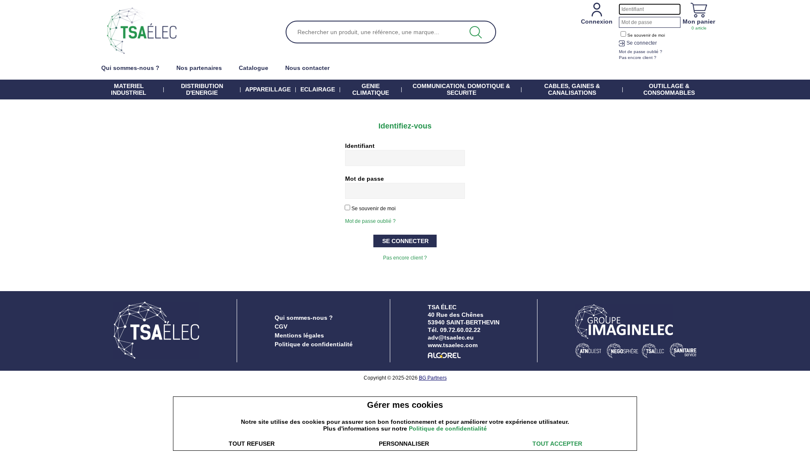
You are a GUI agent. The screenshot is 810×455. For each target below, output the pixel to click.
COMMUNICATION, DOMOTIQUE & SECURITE (461, 89)
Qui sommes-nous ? (304, 317)
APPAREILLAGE (268, 89)
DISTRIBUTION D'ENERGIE (202, 89)
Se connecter (641, 43)
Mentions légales (299, 335)
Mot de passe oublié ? (370, 221)
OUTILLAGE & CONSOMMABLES (669, 89)
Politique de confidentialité (314, 344)
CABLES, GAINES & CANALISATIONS (572, 89)
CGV (281, 326)
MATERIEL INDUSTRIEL (128, 89)
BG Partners (433, 378)
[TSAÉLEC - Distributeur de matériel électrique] (142, 31)
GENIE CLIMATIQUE (370, 89)
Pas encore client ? (405, 258)
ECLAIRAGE (317, 89)
